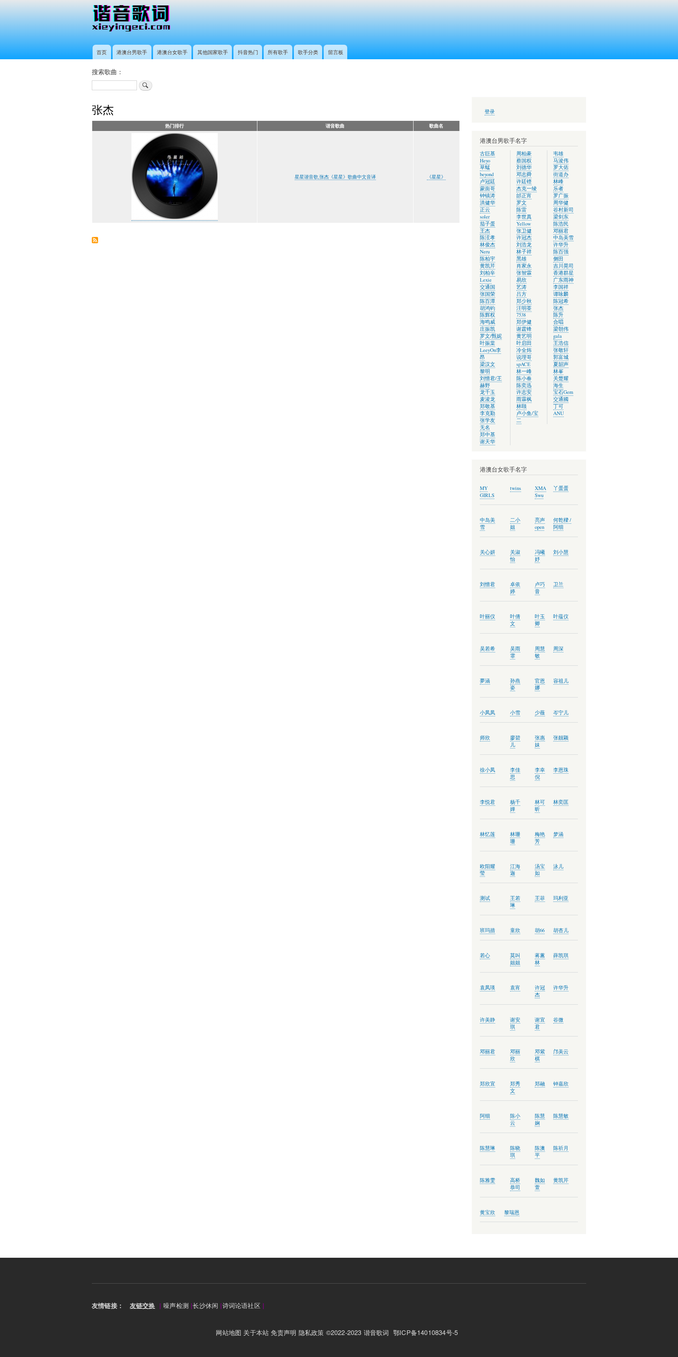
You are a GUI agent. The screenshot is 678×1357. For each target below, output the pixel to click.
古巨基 (487, 153)
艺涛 (521, 287)
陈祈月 (561, 1148)
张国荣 (487, 294)
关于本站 (256, 1332)
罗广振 (561, 195)
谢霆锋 (524, 329)
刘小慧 (561, 552)
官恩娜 (540, 684)
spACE (523, 364)
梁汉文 (487, 364)
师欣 (485, 737)
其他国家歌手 (212, 52)
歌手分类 (308, 52)
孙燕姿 (515, 684)
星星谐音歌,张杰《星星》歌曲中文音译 (335, 177)
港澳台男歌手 (132, 52)
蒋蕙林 (540, 959)
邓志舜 (524, 174)
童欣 (515, 930)
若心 (485, 955)
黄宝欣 (487, 1212)
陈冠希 (561, 301)
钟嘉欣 (561, 1083)
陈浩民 (561, 223)
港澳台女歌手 (172, 52)
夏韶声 (561, 364)
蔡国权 (524, 160)
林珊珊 (515, 838)
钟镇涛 (487, 195)
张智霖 (524, 273)
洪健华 (487, 202)
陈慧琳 (487, 1148)
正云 (485, 209)
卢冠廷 (487, 181)
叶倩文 (515, 620)
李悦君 (487, 802)
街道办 (561, 174)
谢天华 (487, 441)
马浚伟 (561, 160)
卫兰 (558, 584)
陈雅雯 (487, 1180)
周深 (558, 648)
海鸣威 (487, 322)
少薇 (540, 712)
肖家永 (524, 265)
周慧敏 (540, 652)
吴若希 (487, 648)
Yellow (523, 223)
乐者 (558, 188)
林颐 (521, 406)
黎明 (485, 371)
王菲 (540, 898)
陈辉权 (487, 314)
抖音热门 (248, 52)
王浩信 (561, 343)
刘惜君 (487, 584)
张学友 (487, 420)
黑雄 (521, 258)
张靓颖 (561, 737)
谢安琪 (515, 1023)
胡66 (540, 930)
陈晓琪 (515, 1151)
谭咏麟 (561, 294)
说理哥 (524, 357)
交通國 (561, 399)
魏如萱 (540, 1184)
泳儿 (558, 866)
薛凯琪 (561, 955)
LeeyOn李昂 (490, 354)
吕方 (521, 294)
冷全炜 (524, 350)
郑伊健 (524, 322)
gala (557, 336)
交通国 (487, 287)
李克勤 (487, 413)
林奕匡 (561, 802)
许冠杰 (524, 237)
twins (515, 488)
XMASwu (540, 492)
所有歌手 (278, 52)
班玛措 (487, 930)
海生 (558, 385)
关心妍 (487, 552)
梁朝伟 (561, 329)
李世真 (524, 216)
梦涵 (558, 834)
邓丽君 (561, 231)
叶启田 (524, 343)
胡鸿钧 (487, 308)
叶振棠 (487, 343)
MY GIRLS (487, 492)
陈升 (558, 314)
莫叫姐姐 (515, 959)
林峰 (558, 181)
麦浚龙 (487, 399)
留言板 (335, 52)
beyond (487, 174)
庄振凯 (487, 329)
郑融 (540, 1083)
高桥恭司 (515, 1184)
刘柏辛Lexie (487, 276)
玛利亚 (561, 898)
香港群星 (563, 273)
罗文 (521, 202)
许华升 (561, 244)
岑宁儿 (561, 712)
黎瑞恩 (511, 1212)
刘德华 (524, 167)
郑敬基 (487, 406)
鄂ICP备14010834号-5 (427, 1332)
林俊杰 (487, 244)
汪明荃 (524, 308)
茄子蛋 (487, 223)
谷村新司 (563, 209)
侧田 (558, 258)
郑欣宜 (487, 1083)
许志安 (524, 392)
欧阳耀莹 (487, 870)
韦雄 (558, 153)
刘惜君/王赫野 (491, 382)
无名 (485, 427)
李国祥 (561, 287)
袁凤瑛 (487, 987)
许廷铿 (524, 181)
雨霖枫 (524, 399)
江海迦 (515, 870)
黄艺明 (524, 336)
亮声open (540, 523)
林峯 (558, 371)
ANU (558, 413)
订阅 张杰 (95, 240)
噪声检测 (176, 1305)
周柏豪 (524, 153)
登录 (490, 111)
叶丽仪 (487, 616)
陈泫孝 (487, 237)
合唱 (558, 322)
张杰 (558, 308)
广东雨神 (563, 280)
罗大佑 (561, 167)
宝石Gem (563, 392)
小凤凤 (487, 712)
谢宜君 (540, 1023)
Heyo (485, 160)
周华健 (561, 202)
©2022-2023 (344, 1332)
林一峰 (524, 371)
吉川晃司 (563, 265)
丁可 (558, 406)
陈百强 (561, 251)
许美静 (487, 1019)
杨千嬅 (515, 805)
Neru (485, 251)
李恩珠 (561, 770)
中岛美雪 (563, 237)
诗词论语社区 (241, 1305)
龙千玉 (487, 392)
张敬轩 (561, 350)
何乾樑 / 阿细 (562, 523)
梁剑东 (561, 216)
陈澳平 (540, 1151)
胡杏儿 (561, 930)
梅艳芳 (540, 838)
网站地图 (228, 1332)
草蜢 (485, 167)
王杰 (485, 231)
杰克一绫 (526, 188)
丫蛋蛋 (561, 488)
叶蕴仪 (561, 616)
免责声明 (283, 1332)
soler (485, 216)
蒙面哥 (487, 188)
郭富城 (561, 357)
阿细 (485, 1116)
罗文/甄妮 (491, 336)
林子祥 (524, 251)
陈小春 (524, 378)
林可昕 (540, 805)
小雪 (515, 712)
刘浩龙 (524, 244)
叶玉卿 (540, 620)
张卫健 (524, 231)
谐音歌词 (376, 1332)
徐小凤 (487, 770)
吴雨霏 (515, 652)
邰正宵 (524, 195)
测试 (485, 898)
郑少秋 (524, 301)
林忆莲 (487, 834)
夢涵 (485, 681)
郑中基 (487, 434)
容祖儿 (561, 681)
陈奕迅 (524, 385)
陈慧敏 (561, 1116)
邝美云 (561, 1051)
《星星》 (436, 177)
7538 (521, 314)
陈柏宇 (487, 258)
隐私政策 (311, 1332)
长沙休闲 (205, 1305)
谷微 (558, 1019)
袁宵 (515, 987)
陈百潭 (487, 301)
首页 (102, 52)
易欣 (521, 280)
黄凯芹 (487, 265)
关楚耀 (561, 378)
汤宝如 (540, 870)
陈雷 (521, 209)
